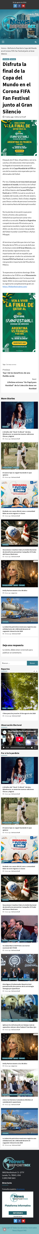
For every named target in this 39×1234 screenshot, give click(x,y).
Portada (12, 59)
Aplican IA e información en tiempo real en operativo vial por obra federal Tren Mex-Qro (19, 1026)
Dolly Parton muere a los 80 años (15, 590)
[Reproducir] (4, 748)
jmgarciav (14, 593)
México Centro (13, 940)
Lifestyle (6, 59)
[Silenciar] (32, 748)
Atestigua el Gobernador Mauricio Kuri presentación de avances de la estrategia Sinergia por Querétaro (18, 986)
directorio (20, 1189)
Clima (4, 708)
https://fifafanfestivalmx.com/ (15, 286)
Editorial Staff (20, 117)
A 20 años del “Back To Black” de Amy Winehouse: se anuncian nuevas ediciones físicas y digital (18, 434)
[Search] (35, 42)
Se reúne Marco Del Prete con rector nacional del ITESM (16, 947)
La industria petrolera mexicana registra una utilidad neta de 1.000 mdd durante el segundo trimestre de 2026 (19, 629)
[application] (19, 739)
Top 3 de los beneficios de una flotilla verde (16, 372)
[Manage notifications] (4, 1229)
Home (3, 48)
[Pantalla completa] (35, 748)
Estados (5, 940)
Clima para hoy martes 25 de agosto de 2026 (19, 713)
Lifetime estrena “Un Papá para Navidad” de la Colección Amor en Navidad (20, 384)
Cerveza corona (11, 364)
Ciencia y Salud (7, 467)
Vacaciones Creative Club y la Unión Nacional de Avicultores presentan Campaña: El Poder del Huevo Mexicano (19, 552)
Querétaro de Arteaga (25, 940)
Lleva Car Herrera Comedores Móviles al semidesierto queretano (18, 1101)
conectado (24, 650)
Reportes (10, 708)
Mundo (16, 585)
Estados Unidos (7, 585)
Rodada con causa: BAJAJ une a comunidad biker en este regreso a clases (19, 512)
